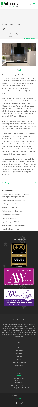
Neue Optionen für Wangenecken (13, 225)
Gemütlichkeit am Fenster (11, 215)
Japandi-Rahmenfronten (10, 229)
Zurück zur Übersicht (29, 38)
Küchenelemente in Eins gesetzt (13, 211)
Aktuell (19, 359)
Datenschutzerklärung (19, 401)
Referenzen (19, 357)
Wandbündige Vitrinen (9, 207)
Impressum (19, 398)
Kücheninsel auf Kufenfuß (11, 218)
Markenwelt (19, 353)
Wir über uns (19, 348)
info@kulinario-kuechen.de (21, 388)
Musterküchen (19, 365)
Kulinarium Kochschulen (19, 362)
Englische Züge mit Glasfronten (13, 222)
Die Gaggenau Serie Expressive (12, 204)
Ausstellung (19, 351)
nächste (32, 183)
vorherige (6, 183)
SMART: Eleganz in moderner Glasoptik (15, 200)
